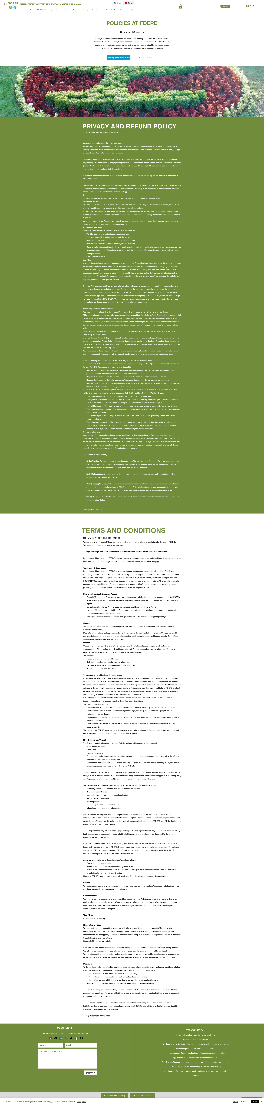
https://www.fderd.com (122, 146)
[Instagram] (81, 1038)
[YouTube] (55, 1038)
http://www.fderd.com (115, 545)
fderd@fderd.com (90, 179)
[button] (181, 6)
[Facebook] (76, 1038)
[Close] (261, 1101)
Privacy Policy (81, 1102)
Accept (255, 1102)
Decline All (244, 1102)
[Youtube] (50, 1038)
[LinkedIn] (60, 1038)
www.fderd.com (91, 146)
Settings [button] (235, 1102)
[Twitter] (71, 1038)
